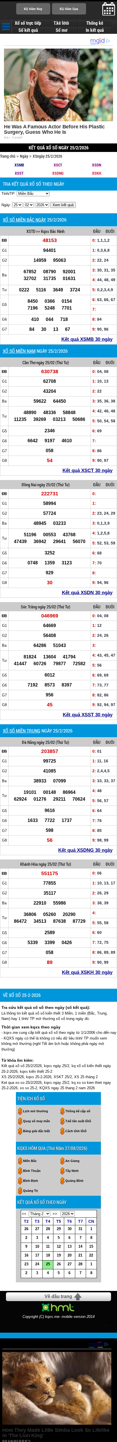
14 (80, 1246)
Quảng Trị (30, 1190)
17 (37, 1255)
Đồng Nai (29, 484)
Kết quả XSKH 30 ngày (87, 972)
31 (80, 1229)
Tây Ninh (72, 1170)
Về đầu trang (58, 1296)
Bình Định (30, 1180)
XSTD (30, 231)
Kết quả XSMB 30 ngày (86, 339)
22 (91, 1255)
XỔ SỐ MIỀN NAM (19, 351)
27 (37, 1229)
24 (37, 1264)
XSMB (19, 165)
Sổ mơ (61, 30)
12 (59, 1246)
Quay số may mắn (36, 1121)
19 (59, 1255)
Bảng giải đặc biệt (36, 1131)
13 (70, 1246)
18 (48, 1255)
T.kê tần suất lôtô (78, 1121)
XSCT (58, 165)
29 (59, 1229)
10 (37, 1246)
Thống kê (94, 23)
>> (55, 1214)
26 (26, 1229)
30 (70, 1229)
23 (26, 1264)
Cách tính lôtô (76, 1131)
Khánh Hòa (29, 864)
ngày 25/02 (45, 362)
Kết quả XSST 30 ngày (87, 714)
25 (48, 1264)
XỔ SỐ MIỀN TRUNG (21, 730)
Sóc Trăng (29, 607)
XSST (19, 173)
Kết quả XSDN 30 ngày (87, 592)
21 (80, 1255)
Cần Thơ (28, 362)
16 (26, 1255)
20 (70, 1255)
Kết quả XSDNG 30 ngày (85, 850)
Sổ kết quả (28, 30)
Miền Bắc (30, 1161)
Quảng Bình (74, 1180)
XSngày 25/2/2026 (47, 156)
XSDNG (58, 173)
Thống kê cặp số (77, 1111)
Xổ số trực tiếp (28, 23)
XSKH (96, 173)
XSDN (96, 165)
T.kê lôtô (61, 23)
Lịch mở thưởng (35, 1111)
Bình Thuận (32, 1170)
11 (48, 1246)
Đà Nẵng (29, 742)
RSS (111, 1322)
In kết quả (95, 30)
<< (24, 1214)
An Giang (72, 1161)
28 (48, 1229)
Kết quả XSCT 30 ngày (87, 470)
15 (91, 1246)
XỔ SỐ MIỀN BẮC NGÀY (24, 219)
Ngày (24, 156)
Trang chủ (7, 156)
